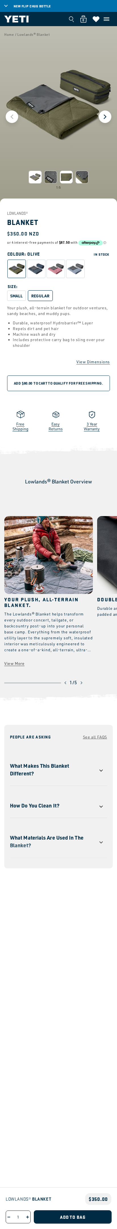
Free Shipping (20, 426)
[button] (106, 19)
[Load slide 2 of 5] (50, 177)
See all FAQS (95, 737)
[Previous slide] (12, 116)
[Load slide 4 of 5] (82, 177)
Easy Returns (56, 426)
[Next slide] (105, 116)
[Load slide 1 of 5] (35, 177)
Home (9, 34)
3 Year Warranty (92, 426)
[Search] (71, 19)
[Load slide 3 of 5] (66, 177)
